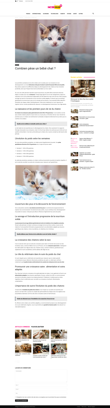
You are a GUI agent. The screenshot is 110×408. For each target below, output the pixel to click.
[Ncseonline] (55, 7)
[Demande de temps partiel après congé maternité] (74, 111)
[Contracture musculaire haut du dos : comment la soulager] (74, 133)
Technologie (54, 13)
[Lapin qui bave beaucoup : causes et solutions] (59, 334)
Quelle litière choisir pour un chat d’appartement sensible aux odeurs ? (59, 357)
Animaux (21, 17)
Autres (81, 13)
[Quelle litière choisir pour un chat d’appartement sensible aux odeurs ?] (59, 349)
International (36, 13)
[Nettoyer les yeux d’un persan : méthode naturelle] (41, 334)
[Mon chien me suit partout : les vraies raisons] (23, 334)
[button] (93, 13)
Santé (75, 13)
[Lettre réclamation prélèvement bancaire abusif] (74, 125)
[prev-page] (16, 362)
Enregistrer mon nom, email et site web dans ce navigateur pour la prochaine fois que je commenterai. (41, 397)
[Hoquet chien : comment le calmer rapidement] (23, 348)
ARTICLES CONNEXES (22, 327)
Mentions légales (91, 406)
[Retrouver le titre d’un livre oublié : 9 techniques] (83, 88)
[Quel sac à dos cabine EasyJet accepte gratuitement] (74, 147)
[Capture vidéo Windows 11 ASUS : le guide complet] (74, 141)
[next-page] (18, 362)
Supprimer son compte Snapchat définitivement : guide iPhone (87, 154)
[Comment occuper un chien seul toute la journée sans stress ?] (41, 349)
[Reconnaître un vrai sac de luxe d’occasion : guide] (74, 118)
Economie (46, 13)
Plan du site (84, 406)
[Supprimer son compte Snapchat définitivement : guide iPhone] (74, 154)
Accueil (16, 17)
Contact (78, 406)
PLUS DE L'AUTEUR (37, 327)
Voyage (69, 13)
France (28, 13)
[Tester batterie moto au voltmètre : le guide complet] (74, 161)
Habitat (62, 13)
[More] (72, 316)
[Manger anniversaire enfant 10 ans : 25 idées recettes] (74, 168)
